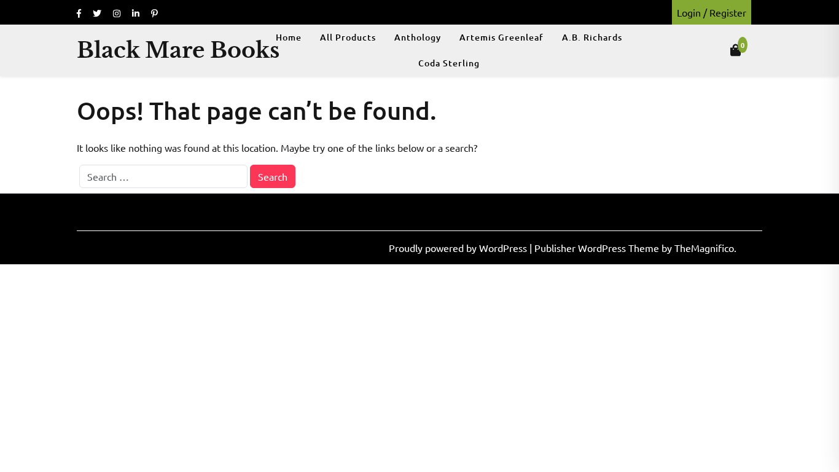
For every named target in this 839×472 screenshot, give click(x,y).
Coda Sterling (449, 63)
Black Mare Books (178, 50)
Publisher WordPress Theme (597, 248)
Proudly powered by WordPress (459, 248)
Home (289, 37)
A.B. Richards (592, 37)
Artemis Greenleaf (501, 37)
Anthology (417, 37)
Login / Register (711, 12)
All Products (348, 37)
